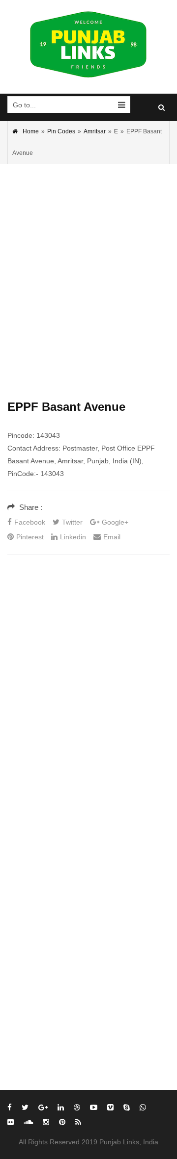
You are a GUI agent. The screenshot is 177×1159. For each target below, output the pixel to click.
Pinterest (30, 537)
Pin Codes (61, 131)
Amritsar (95, 131)
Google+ (115, 522)
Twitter (72, 522)
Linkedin (73, 537)
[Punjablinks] (88, 44)
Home (31, 131)
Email (111, 537)
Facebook (29, 522)
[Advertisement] (88, 267)
